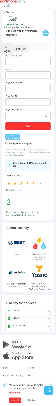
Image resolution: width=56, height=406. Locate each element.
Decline (32, 400)
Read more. (15, 392)
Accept (15, 400)
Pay (28, 126)
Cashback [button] (11, 35)
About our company (13, 375)
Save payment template (20, 143)
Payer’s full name (13, 82)
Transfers (11, 20)
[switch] (6, 143)
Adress (8, 69)
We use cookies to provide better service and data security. (26, 386)
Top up (10, 12)
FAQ (30, 375)
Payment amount (13, 109)
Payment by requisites (18, 27)
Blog (5, 367)
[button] (6, 49)
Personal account (13, 55)
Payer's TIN (11, 96)
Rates (31, 367)
